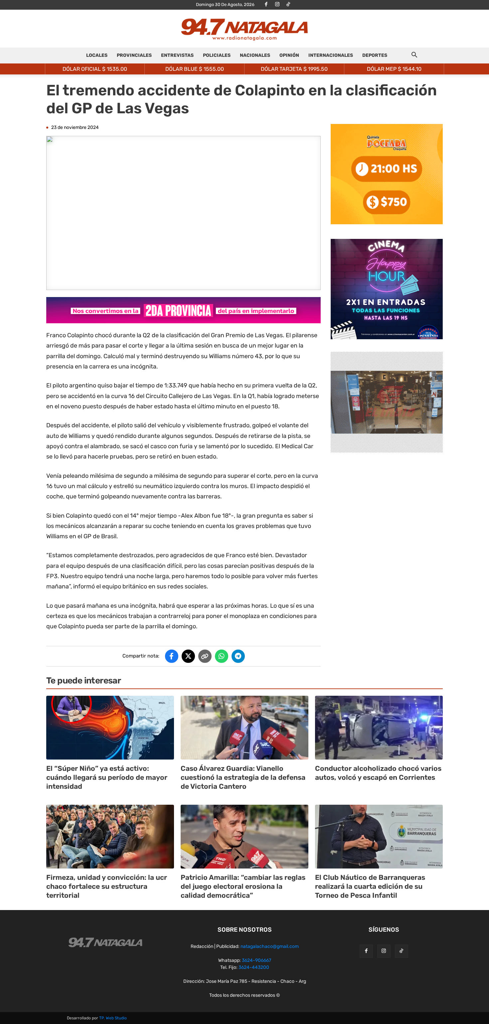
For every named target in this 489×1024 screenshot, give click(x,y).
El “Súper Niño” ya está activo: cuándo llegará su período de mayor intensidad (106, 777)
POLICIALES (217, 55)
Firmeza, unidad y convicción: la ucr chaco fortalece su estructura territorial (106, 886)
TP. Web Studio (113, 1018)
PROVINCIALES (134, 55)
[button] (414, 56)
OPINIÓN (289, 55)
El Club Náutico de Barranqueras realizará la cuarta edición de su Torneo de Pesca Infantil (370, 886)
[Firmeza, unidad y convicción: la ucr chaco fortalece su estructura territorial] (110, 837)
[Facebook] (266, 4)
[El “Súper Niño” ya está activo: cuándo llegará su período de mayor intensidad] (110, 728)
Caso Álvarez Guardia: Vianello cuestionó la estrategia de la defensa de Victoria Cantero (243, 777)
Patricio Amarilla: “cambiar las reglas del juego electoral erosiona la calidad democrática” (243, 886)
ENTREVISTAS (177, 55)
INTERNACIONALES (330, 55)
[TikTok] (288, 4)
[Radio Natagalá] (244, 29)
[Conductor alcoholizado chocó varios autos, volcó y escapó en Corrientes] (379, 728)
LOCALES (96, 55)
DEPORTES (374, 55)
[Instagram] (277, 4)
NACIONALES (255, 55)
